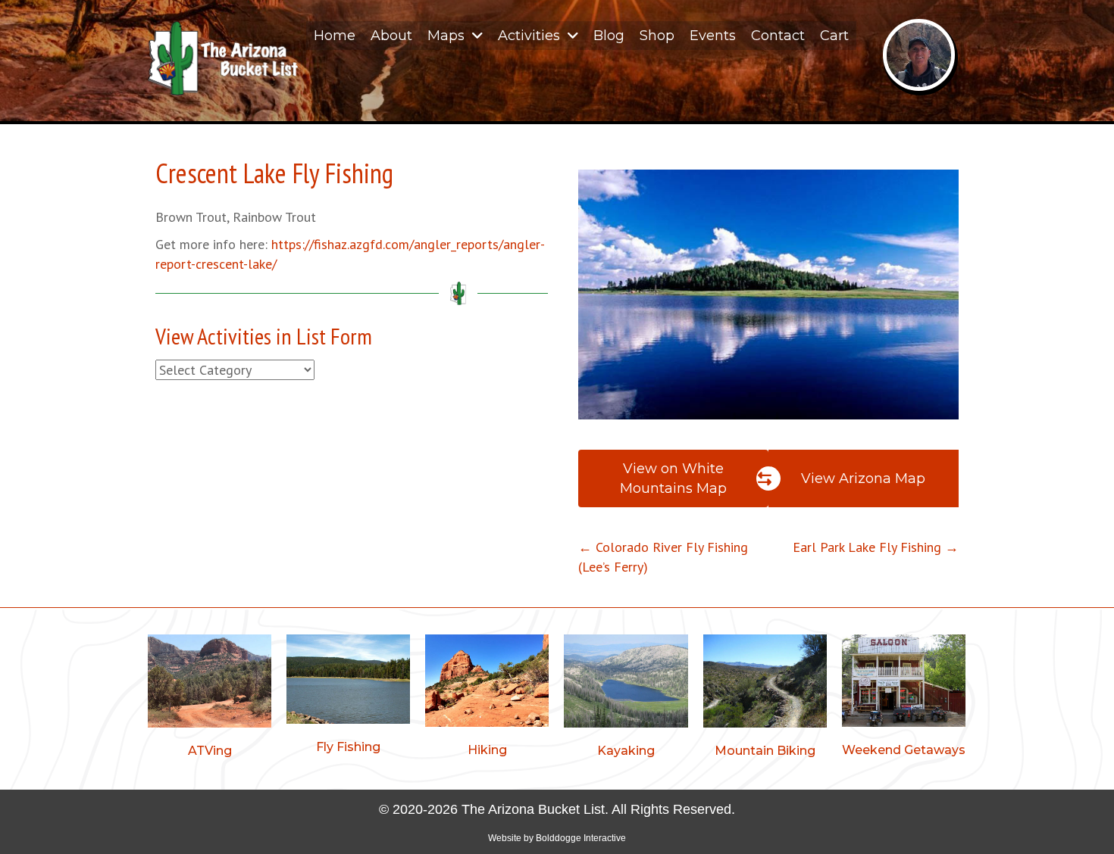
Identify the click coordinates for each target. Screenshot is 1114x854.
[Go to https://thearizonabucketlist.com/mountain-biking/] (765, 699)
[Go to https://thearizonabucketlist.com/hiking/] (487, 698)
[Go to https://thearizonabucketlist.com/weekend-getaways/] (903, 698)
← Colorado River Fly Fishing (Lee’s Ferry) (663, 556)
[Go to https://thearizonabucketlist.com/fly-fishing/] (348, 697)
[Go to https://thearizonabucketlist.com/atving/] (209, 699)
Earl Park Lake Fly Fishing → (876, 547)
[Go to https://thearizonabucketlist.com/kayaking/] (625, 699)
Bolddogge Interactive (581, 838)
